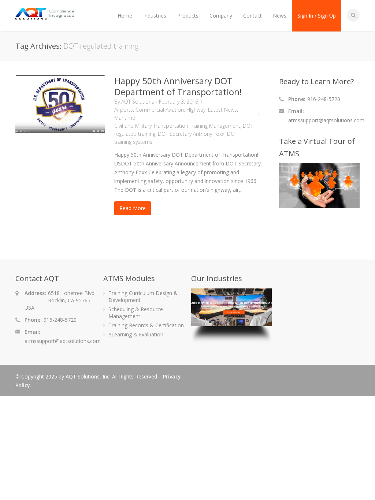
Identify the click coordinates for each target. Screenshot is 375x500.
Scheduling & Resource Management (135, 313)
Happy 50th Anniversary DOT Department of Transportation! (178, 86)
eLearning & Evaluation (135, 334)
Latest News (222, 109)
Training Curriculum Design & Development (143, 296)
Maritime (124, 117)
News (279, 15)
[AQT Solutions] (44, 17)
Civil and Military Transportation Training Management (177, 125)
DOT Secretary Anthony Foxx (191, 133)
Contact (252, 15)
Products (187, 15)
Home (125, 15)
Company (220, 15)
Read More (132, 208)
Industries (154, 15)
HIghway (195, 109)
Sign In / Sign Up (316, 15)
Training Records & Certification (146, 325)
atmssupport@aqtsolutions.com (326, 120)
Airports (123, 109)
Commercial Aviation (159, 109)
